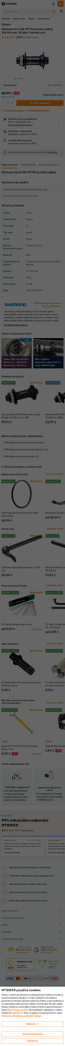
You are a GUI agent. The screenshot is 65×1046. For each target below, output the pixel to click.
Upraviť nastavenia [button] (32, 1034)
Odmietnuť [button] (32, 1041)
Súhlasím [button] (32, 1024)
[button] (17, 1013)
